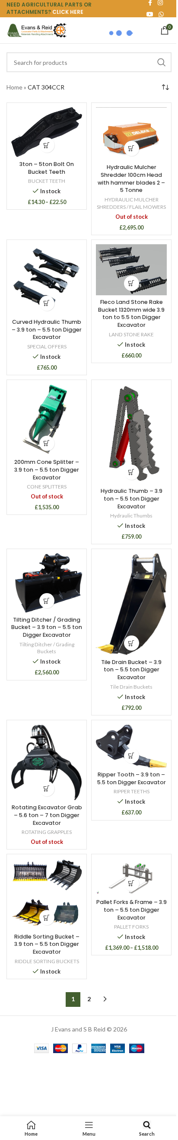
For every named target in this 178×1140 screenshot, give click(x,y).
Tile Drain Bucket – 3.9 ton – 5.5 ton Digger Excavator (131, 669)
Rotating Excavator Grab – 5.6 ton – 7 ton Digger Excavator (47, 815)
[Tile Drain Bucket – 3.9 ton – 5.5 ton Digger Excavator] (131, 604)
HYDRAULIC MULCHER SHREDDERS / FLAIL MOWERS (131, 203)
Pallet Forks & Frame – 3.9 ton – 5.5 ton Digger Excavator (131, 909)
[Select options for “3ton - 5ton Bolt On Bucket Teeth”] (46, 145)
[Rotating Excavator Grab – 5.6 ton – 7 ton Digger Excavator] (46, 763)
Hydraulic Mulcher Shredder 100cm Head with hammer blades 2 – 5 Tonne (131, 178)
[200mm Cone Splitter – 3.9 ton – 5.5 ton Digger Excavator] (46, 419)
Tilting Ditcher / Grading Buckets (46, 648)
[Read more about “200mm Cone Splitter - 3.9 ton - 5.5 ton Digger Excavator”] (46, 443)
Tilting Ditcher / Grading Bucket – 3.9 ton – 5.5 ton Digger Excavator (46, 627)
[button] (46, 303)
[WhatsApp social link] (161, 14)
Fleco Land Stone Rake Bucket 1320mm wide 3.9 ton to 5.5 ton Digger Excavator (131, 313)
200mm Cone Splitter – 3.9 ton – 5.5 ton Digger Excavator (46, 469)
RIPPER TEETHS (131, 791)
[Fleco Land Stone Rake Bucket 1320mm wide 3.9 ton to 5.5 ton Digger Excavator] (131, 269)
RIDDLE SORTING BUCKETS (47, 961)
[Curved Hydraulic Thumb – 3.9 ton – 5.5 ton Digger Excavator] (46, 279)
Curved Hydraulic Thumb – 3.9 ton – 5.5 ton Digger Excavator (47, 329)
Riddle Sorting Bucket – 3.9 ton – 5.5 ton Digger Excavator (46, 944)
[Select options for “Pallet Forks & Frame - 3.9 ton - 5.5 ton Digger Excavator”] (131, 883)
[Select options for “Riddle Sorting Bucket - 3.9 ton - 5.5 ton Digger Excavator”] (46, 917)
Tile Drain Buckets (131, 686)
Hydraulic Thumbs (131, 515)
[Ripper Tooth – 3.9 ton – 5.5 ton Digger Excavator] (131, 746)
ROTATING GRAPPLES (47, 832)
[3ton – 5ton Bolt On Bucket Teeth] (46, 132)
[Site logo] (36, 29)
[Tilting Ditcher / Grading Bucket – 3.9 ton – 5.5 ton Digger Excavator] (46, 583)
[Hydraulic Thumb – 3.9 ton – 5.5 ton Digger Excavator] (131, 434)
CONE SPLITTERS (47, 486)
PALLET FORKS (131, 926)
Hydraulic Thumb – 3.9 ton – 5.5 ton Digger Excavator (131, 498)
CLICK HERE (67, 12)
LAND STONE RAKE (131, 334)
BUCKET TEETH (46, 181)
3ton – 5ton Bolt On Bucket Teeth (46, 168)
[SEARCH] (162, 62)
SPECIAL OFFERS (47, 346)
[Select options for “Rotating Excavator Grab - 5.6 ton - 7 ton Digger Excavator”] (46, 788)
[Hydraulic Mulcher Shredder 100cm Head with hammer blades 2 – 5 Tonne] (131, 133)
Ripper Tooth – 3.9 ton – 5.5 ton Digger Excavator (131, 778)
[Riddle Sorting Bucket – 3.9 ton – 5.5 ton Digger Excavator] (46, 894)
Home (14, 87)
